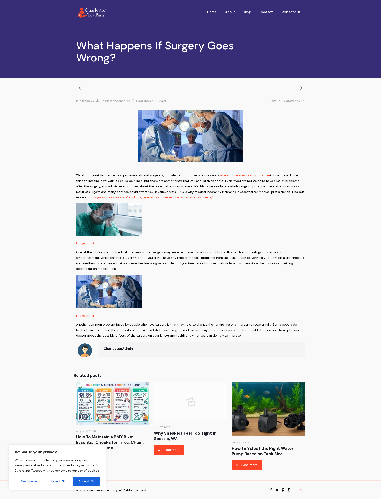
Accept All (86, 481)
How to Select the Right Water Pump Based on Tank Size (262, 451)
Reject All (58, 481)
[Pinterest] (283, 490)
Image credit (85, 243)
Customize (29, 481)
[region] (57, 467)
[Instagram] (289, 490)
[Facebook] (271, 490)
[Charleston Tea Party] (91, 12)
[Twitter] (277, 490)
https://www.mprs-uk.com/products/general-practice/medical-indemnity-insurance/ (151, 197)
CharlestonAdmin (112, 101)
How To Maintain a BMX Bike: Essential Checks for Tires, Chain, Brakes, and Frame (110, 442)
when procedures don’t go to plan (245, 175)
